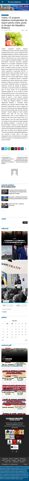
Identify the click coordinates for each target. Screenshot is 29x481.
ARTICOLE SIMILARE (7, 185)
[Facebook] (12, 451)
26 (22, 334)
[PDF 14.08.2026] (14, 369)
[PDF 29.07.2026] (14, 412)
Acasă (2, 12)
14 (3, 332)
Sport (10, 461)
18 (19, 332)
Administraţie (22, 458)
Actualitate (7, 12)
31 (15, 337)
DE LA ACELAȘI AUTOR (8, 187)
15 (7, 332)
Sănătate (19, 460)
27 (25, 334)
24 (15, 334)
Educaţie (24, 460)
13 (25, 329)
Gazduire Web (21, 464)
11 (19, 329)
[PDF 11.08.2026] (14, 383)
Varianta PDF (6, 345)
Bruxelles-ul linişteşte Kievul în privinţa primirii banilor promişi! (18, 197)
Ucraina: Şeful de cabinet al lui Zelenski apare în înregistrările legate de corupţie (18, 191)
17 (15, 332)
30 (12, 337)
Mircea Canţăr (10, 244)
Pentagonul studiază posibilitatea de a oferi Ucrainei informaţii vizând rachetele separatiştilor (21, 160)
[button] (27, 2)
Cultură (6, 461)
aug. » (26, 340)
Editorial (4, 228)
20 (25, 332)
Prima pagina (5, 458)
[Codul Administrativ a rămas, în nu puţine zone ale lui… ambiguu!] (14, 267)
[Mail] (16, 451)
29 (7, 337)
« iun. (2, 340)
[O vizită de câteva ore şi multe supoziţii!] (14, 252)
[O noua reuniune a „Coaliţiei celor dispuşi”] (14, 281)
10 (15, 329)
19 (22, 332)
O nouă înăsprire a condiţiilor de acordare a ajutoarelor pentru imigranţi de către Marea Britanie (7, 160)
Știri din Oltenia (16, 461)
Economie (8, 460)
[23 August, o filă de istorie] (14, 295)
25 (19, 334)
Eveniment (14, 460)
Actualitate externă (14, 12)
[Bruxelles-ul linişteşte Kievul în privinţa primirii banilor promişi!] (4, 198)
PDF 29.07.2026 (7, 359)
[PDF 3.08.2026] (14, 398)
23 (12, 334)
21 (3, 334)
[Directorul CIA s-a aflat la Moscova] (4, 205)
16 (12, 332)
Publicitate (22, 461)
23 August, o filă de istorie (14, 242)
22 (7, 334)
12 (22, 329)
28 (3, 337)
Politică (3, 460)
